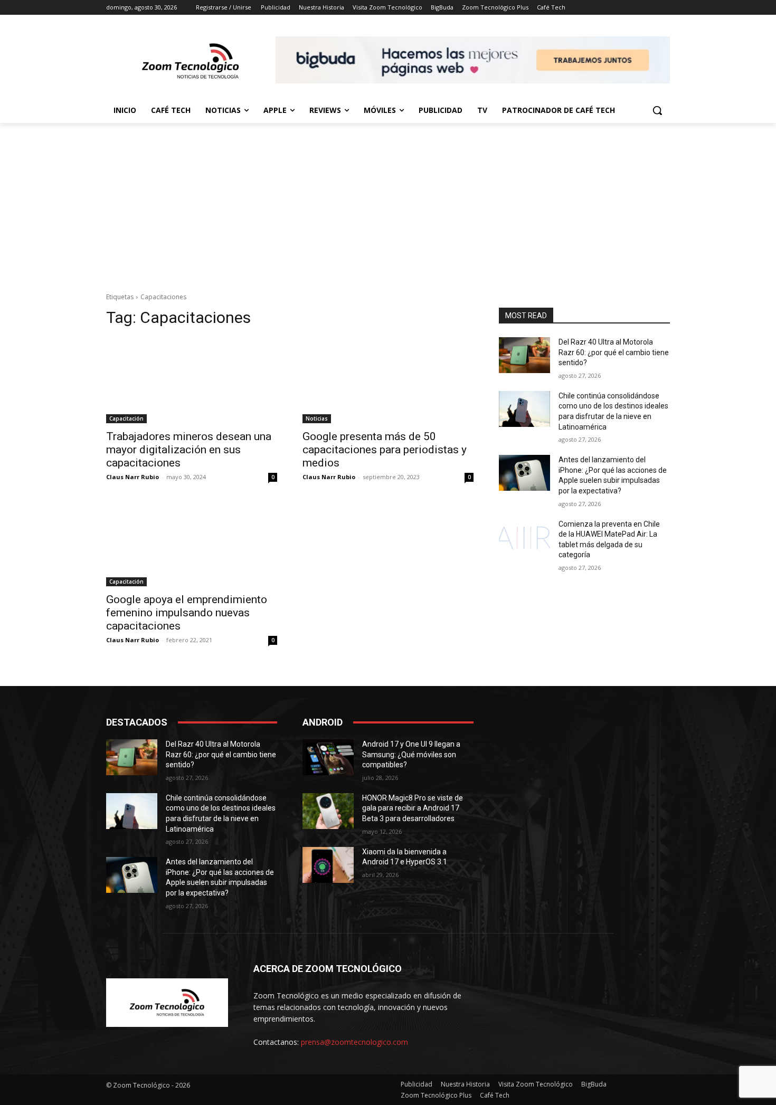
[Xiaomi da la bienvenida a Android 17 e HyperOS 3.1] (328, 865)
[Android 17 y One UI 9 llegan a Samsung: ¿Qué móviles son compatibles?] (328, 757)
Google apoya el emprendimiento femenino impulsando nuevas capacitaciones (186, 612)
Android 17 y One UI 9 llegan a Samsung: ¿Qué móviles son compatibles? (411, 754)
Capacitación (126, 418)
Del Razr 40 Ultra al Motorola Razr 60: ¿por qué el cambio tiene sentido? (614, 352)
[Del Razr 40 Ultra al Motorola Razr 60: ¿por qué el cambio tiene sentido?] (524, 355)
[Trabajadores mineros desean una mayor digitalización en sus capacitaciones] (191, 380)
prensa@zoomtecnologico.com (354, 1042)
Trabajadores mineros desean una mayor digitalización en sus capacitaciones (188, 449)
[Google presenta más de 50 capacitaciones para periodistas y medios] (388, 380)
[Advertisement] (388, 202)
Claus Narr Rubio (132, 477)
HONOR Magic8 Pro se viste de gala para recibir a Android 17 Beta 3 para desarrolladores (412, 808)
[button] (657, 110)
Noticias (317, 418)
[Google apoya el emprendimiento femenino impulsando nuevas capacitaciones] (191, 543)
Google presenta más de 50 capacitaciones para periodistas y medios (384, 449)
